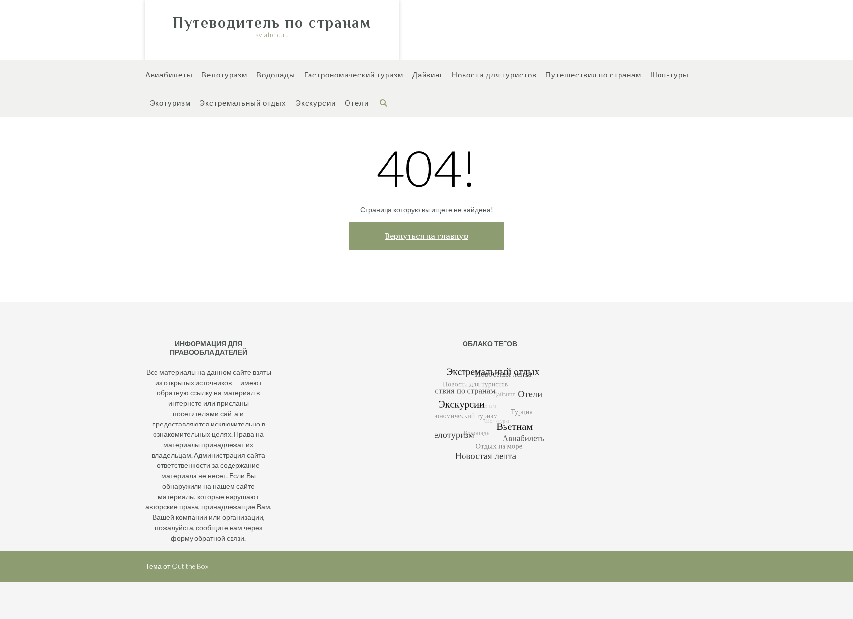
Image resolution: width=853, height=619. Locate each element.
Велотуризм (224, 74)
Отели (357, 102)
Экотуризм (170, 102)
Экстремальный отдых (242, 102)
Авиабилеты (169, 74)
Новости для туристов (494, 74)
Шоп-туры (669, 74)
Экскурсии (315, 102)
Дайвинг (427, 74)
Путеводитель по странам (272, 22)
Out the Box (190, 566)
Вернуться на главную (426, 236)
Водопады (275, 74)
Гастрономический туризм (353, 74)
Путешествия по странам (593, 74)
